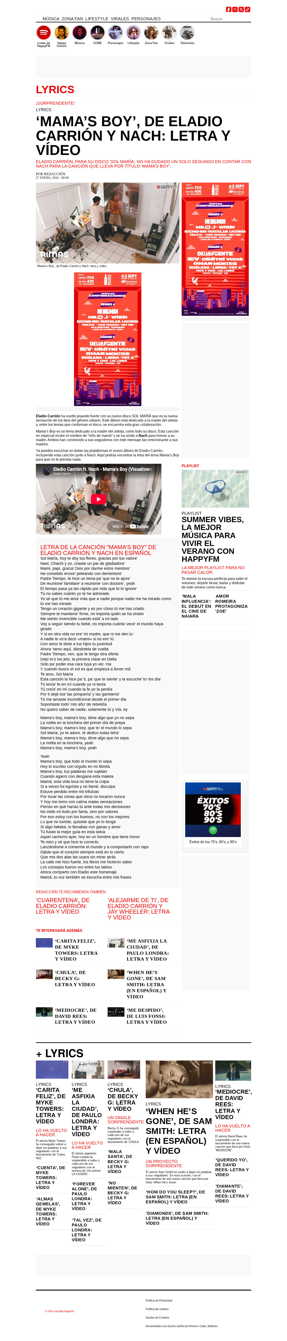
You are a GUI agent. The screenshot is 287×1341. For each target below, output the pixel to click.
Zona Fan (72, 18)
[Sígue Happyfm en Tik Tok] (247, 11)
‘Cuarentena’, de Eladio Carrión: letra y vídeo (62, 906)
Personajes (146, 18)
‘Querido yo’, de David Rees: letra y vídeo (232, 1167)
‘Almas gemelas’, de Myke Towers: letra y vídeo (48, 1211)
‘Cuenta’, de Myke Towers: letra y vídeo (50, 1177)
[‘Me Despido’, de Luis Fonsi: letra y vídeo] (116, 1012)
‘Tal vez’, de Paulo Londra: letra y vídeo (87, 1230)
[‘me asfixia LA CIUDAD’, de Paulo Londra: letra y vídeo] (116, 943)
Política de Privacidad (159, 1300)
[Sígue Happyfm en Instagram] (235, 11)
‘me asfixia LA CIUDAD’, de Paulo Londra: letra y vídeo (148, 950)
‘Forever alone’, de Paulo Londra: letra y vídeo (84, 1196)
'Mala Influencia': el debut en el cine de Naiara (196, 606)
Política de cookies (157, 1309)
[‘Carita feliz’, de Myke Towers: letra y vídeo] (44, 943)
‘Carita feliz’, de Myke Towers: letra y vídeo (76, 950)
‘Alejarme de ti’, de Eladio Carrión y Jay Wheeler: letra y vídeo (139, 909)
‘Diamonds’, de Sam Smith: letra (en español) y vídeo (177, 1218)
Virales (120, 18)
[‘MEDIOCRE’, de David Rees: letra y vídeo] (44, 1012)
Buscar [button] (248, 18)
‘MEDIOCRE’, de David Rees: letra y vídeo (76, 1016)
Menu (38, 19)
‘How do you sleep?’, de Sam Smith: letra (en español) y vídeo (175, 1197)
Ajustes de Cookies (157, 1317)
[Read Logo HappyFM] (60, 10)
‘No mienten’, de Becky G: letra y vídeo (122, 1193)
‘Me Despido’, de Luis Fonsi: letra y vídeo (147, 1016)
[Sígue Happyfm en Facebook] (228, 11)
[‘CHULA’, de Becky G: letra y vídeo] (44, 974)
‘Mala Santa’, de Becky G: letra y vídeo (120, 1161)
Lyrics (55, 89)
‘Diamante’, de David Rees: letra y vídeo (232, 1193)
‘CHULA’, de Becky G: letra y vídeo (75, 978)
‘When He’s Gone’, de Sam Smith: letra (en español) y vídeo (146, 984)
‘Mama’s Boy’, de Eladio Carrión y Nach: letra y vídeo (133, 135)
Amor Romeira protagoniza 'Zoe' (231, 603)
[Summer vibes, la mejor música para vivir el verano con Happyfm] (215, 489)
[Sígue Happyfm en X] (241, 11)
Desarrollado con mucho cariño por (182, 1326)
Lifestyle (97, 18)
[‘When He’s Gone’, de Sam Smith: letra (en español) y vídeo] (116, 974)
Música (51, 18)
